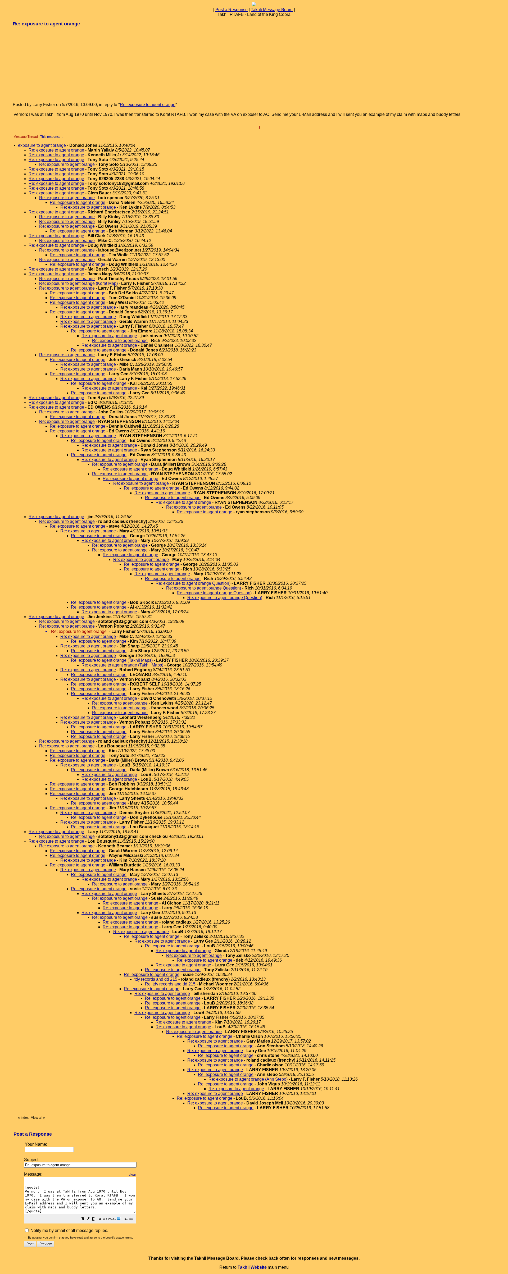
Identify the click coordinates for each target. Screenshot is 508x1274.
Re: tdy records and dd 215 (170, 984)
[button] (83, 1219)
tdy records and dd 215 (155, 979)
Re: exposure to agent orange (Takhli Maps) (112, 660)
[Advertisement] (52, 64)
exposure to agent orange (42, 145)
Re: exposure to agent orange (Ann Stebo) (248, 1079)
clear (132, 1174)
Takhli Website (253, 1267)
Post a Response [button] (231, 9)
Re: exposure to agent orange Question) (193, 583)
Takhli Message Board (272, 9)
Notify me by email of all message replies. (68, 1230)
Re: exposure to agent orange (147, 104)
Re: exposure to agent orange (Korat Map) (78, 283)
